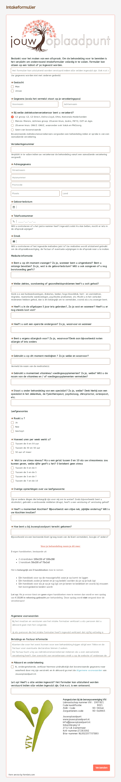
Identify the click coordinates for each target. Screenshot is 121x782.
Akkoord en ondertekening (28, 662)
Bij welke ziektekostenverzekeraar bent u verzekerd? (44, 112)
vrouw (18, 91)
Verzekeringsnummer (22, 144)
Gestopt (19, 431)
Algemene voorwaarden (24, 616)
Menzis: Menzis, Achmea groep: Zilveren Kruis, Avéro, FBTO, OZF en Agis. (54, 121)
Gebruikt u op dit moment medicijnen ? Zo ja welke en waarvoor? (51, 355)
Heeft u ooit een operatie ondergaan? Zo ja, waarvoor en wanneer (53, 324)
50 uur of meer (23, 452)
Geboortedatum (23, 201)
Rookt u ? (19, 418)
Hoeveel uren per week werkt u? (32, 439)
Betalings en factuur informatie (29, 639)
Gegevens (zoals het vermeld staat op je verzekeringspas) (47, 98)
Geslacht (19, 82)
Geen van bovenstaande (28, 129)
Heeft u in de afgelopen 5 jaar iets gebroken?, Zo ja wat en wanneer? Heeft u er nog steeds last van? (59, 308)
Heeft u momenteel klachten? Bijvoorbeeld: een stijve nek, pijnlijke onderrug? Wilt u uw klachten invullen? (60, 511)
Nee (17, 426)
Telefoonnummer (23, 215)
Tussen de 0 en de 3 (26, 468)
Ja (16, 422)
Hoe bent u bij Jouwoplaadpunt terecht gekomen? (43, 526)
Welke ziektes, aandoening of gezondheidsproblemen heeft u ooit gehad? (56, 283)
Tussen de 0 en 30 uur (27, 443)
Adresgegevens (22, 164)
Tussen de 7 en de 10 (26, 480)
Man (17, 86)
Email (17, 236)
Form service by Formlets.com (22, 775)
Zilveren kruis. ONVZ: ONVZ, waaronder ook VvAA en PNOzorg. (48, 125)
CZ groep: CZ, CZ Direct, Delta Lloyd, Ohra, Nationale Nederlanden (51, 116)
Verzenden (101, 767)
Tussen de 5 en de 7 (26, 476)
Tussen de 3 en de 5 (26, 472)
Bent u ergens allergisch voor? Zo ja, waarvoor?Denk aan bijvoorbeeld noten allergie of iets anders (56, 340)
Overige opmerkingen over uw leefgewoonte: (39, 489)
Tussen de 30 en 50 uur (27, 448)
